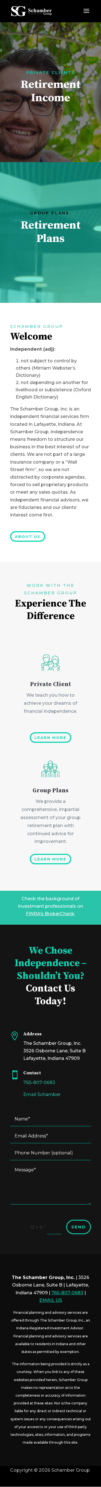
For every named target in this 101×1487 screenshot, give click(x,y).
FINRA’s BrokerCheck (50, 913)
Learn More (50, 737)
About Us (27, 536)
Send (78, 1226)
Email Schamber (42, 1094)
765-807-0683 (39, 1082)
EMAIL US (50, 1300)
